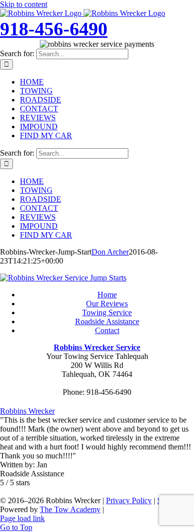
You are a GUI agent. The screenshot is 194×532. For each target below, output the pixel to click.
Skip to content (23, 4)
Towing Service (107, 312)
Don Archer (110, 252)
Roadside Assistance (107, 321)
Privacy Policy (129, 500)
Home (107, 294)
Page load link (22, 518)
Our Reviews (107, 303)
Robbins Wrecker (27, 411)
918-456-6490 (53, 28)
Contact (107, 330)
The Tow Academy (70, 509)
